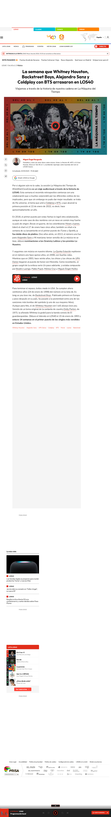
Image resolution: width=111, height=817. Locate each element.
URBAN (81, 29)
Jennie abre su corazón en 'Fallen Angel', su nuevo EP (22, 590)
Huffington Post (33, 770)
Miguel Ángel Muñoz (68, 268)
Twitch (64, 738)
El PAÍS (30, 767)
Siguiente (67, 813)
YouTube (51, 738)
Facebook (6, 159)
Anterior (43, 813)
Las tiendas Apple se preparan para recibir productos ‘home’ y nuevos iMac (23, 580)
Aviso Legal (12, 762)
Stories (68, 738)
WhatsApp (6, 171)
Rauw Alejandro (67, 60)
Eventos (40, 46)
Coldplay (50, 202)
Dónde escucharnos (96, 762)
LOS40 (16, 29)
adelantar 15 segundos (62, 813)
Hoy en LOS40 (51, 46)
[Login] (108, 37)
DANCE (60, 29)
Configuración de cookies (66, 762)
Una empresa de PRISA (11, 769)
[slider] (55, 808)
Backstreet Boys (43, 295)
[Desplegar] (55, 806)
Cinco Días (60, 770)
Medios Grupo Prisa (11, 774)
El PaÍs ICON (60, 773)
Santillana (51, 767)
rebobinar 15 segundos (48, 813)
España (99, 37)
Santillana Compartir (62, 767)
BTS (59, 202)
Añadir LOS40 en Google (26, 178)
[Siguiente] (108, 60)
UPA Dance (42, 328)
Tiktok (47, 738)
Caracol (94, 767)
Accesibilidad (23, 762)
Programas (29, 46)
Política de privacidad (35, 762)
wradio (52, 770)
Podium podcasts (50, 773)
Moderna (40, 773)
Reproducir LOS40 (77, 279)
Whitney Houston (43, 305)
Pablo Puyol (37, 268)
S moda (69, 773)
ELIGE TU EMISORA (99, 812)
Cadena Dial (68, 770)
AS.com (79, 767)
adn (86, 767)
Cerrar (107, 53)
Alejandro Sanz (24, 237)
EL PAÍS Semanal (76, 770)
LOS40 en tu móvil (81, 762)
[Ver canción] (12, 653)
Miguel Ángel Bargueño (32, 159)
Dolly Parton (70, 309)
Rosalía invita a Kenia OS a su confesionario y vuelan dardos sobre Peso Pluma (22, 601)
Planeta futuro (84, 770)
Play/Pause (55, 125)
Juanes (76, 223)
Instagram (42, 738)
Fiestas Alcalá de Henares (29, 60)
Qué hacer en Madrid (83, 60)
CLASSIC (38, 29)
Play (55, 813)
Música (16, 46)
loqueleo (79, 773)
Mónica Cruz (50, 268)
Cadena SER (72, 767)
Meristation (89, 773)
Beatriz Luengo (23, 268)
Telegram (6, 176)
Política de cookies (50, 762)
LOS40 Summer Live (66, 46)
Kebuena (92, 770)
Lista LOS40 (6, 46)
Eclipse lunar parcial (100, 60)
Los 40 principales (41, 767)
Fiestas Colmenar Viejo (50, 60)
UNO (45, 770)
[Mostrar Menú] (3, 37)
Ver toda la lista (21, 689)
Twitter (6, 165)
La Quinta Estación (62, 251)
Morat (68, 223)
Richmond (29, 773)
